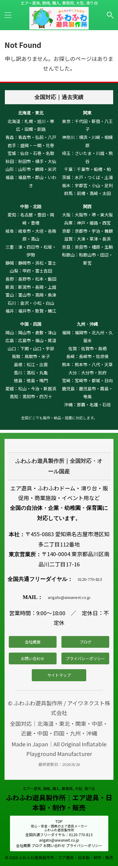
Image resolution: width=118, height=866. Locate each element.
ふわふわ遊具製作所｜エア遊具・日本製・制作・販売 (59, 802)
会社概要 (33, 642)
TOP (59, 821)
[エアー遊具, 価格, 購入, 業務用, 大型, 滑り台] (58, 25)
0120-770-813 (90, 579)
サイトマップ (59, 675)
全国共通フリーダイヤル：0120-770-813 (59, 834)
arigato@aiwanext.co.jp (69, 597)
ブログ (85, 642)
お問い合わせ (32, 658)
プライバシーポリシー (85, 658)
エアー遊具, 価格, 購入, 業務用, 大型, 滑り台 (59, 788)
